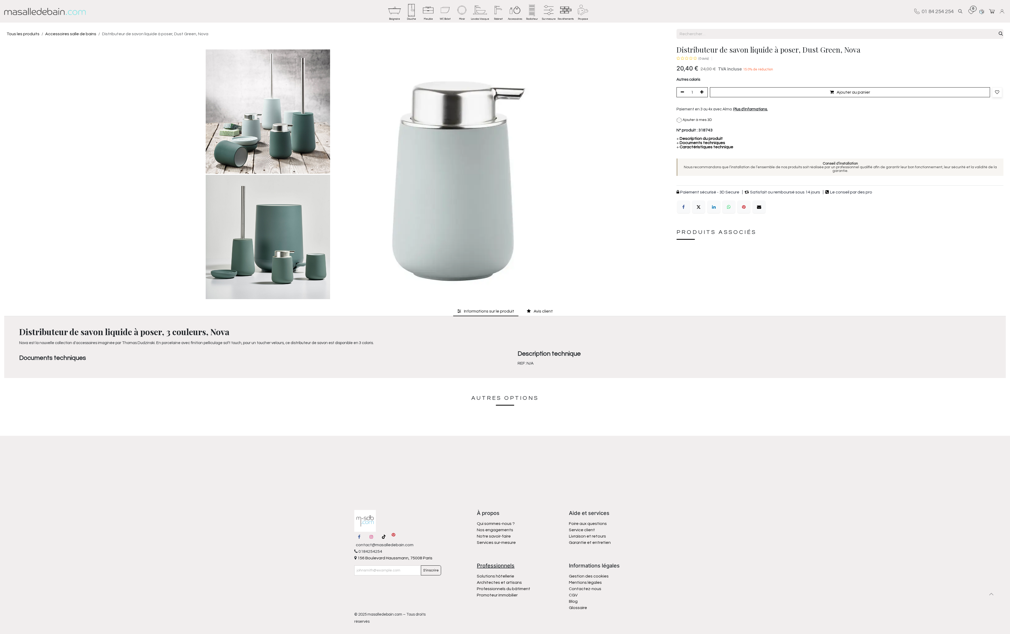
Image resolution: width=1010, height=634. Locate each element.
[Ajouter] (703, 93)
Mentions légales (585, 582)
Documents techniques (700, 143)
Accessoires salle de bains (70, 34)
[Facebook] (683, 207)
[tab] (486, 311)
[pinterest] (393, 537)
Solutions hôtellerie (495, 576)
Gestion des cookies (589, 576)
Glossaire (578, 608)
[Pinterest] (744, 207)
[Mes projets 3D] (982, 11)
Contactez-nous (585, 589)
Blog (573, 601)
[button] (960, 11)
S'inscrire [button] (431, 570)
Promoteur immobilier (497, 595)
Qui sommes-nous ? (496, 523)
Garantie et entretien (590, 542)
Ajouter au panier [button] (853, 92)
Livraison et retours (587, 536)
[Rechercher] (1000, 34)
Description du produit (699, 139)
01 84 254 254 (937, 11)
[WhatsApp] (729, 207)
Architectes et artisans (499, 582)
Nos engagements (495, 530)
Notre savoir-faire (494, 536)
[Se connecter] (1003, 11)
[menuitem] (394, 11)
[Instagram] (371, 537)
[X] (698, 207)
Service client (582, 530)
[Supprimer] (681, 93)
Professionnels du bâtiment (503, 589)
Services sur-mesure (496, 542)
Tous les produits (23, 34)
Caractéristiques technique (704, 147)
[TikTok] (384, 537)
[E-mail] (759, 207)
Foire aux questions (588, 523)
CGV (573, 595)
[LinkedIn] (714, 207)
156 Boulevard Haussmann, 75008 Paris (394, 558)
